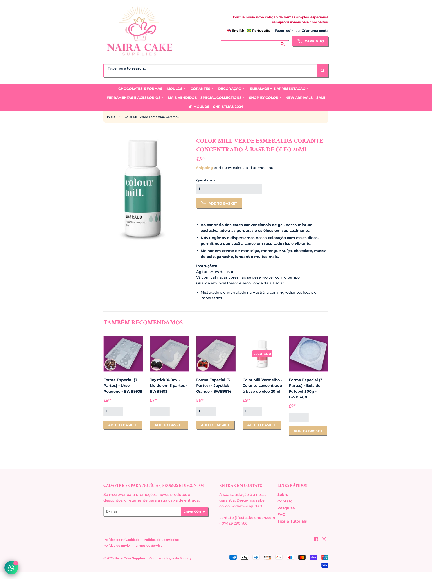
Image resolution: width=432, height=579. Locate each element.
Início (111, 117)
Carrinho (314, 41)
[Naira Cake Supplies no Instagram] (324, 540)
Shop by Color (264, 97)
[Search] (322, 70)
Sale (320, 97)
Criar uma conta (315, 30)
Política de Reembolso (161, 539)
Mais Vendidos (182, 97)
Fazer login (284, 30)
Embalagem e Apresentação (278, 88)
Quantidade (206, 180)
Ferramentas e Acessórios (134, 97)
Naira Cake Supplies (130, 558)
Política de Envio (117, 545)
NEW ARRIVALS (299, 97)
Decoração (230, 88)
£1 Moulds (199, 106)
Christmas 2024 (228, 106)
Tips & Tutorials (292, 521)
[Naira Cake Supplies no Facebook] (316, 540)
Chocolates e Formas (140, 88)
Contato (284, 501)
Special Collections (221, 97)
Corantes (201, 88)
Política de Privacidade (122, 539)
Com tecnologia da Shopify (170, 558)
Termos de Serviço (148, 545)
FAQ (281, 514)
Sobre (282, 494)
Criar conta (194, 511)
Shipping (204, 168)
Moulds (175, 88)
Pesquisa (286, 508)
